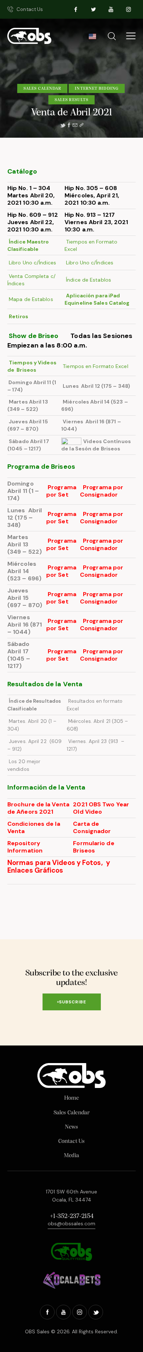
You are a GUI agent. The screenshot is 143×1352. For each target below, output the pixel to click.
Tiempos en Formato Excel (95, 366)
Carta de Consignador (92, 827)
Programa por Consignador (102, 490)
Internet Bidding (96, 88)
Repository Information (25, 846)
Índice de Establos (89, 279)
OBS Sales (37, 1331)
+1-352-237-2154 (72, 1216)
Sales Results (71, 100)
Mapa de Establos (31, 299)
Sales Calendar (42, 88)
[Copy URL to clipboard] (81, 125)
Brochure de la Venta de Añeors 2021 (38, 808)
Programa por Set (61, 490)
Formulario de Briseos (93, 846)
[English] (92, 38)
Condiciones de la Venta (33, 827)
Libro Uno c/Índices (31, 262)
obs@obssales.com (71, 1223)
